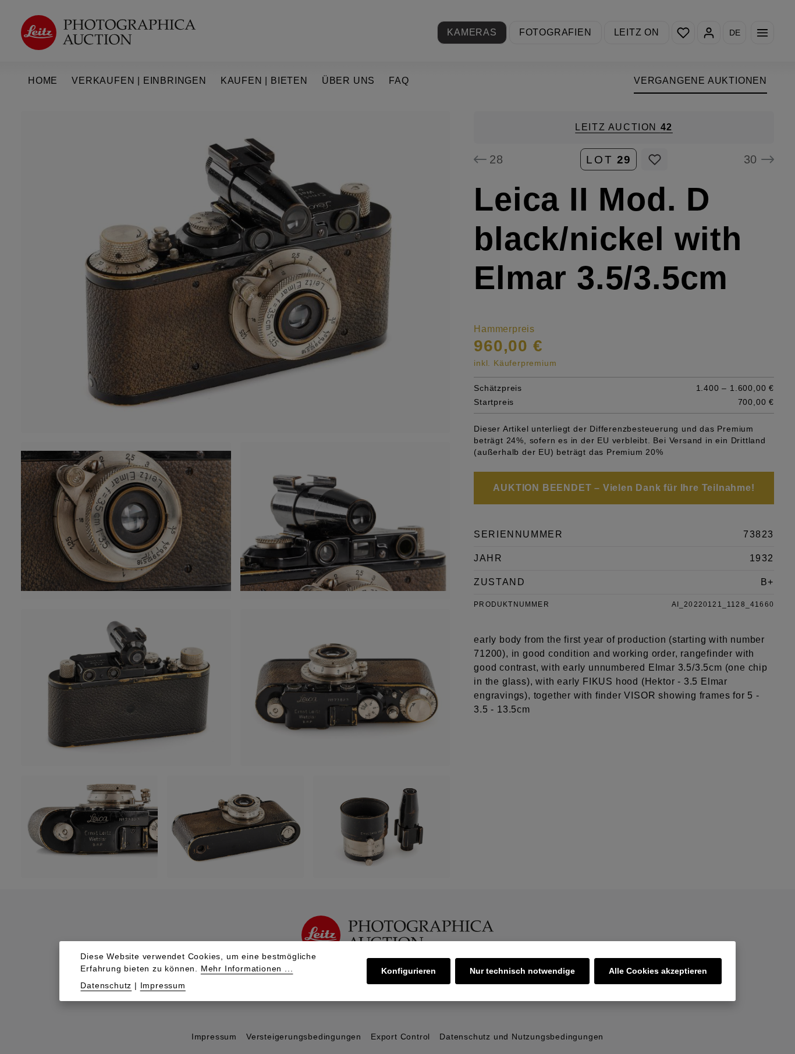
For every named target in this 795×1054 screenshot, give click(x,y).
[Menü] (762, 32)
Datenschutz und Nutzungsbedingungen (521, 1036)
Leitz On (636, 32)
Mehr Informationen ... (247, 968)
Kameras (472, 32)
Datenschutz (106, 985)
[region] (235, 494)
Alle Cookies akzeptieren (658, 970)
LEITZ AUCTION (624, 127)
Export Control (400, 1036)
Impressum (214, 1036)
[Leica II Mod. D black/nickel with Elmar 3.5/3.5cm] (235, 272)
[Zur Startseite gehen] (108, 32)
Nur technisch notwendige (522, 970)
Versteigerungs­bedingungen (303, 1036)
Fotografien (555, 32)
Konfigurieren (408, 970)
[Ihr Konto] (709, 32)
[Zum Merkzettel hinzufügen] (654, 159)
